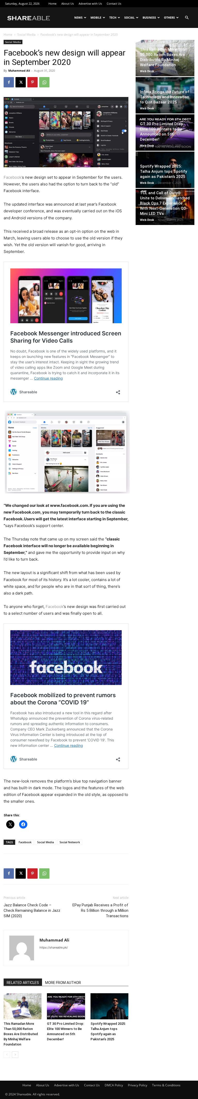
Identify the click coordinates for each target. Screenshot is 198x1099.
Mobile (95, 17)
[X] (20, 82)
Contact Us (114, 3)
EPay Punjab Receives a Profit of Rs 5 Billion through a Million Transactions (100, 910)
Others (169, 17)
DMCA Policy (114, 1085)
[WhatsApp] (44, 82)
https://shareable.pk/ (53, 947)
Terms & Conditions (166, 1085)
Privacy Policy (137, 1085)
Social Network (70, 842)
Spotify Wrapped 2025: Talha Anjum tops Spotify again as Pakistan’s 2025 (163, 171)
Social (129, 17)
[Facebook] (9, 82)
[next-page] (15, 1054)
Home (52, 3)
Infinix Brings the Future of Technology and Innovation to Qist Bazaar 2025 (164, 96)
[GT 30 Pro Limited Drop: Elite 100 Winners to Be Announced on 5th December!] (66, 1006)
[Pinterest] (32, 82)
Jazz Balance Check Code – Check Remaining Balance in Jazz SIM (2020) (32, 910)
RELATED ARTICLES (23, 983)
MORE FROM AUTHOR (63, 983)
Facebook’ (13, 177)
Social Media (26, 34)
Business (149, 17)
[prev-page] (7, 1054)
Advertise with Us (90, 3)
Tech (112, 17)
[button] (186, 17)
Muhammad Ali (19, 70)
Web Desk (147, 71)
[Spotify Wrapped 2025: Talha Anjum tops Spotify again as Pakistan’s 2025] (109, 1006)
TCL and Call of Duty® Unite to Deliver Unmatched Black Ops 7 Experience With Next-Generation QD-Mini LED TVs (165, 203)
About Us (67, 3)
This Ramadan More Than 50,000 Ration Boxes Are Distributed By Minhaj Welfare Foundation (21, 1034)
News (78, 17)
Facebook (54, 606)
